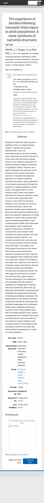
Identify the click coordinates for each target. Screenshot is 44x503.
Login (5, 3)
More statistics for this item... (17, 454)
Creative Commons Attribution (25, 92)
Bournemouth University (5, 9)
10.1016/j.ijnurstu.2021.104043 (22, 132)
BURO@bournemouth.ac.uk (22, 115)
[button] (30, 461)
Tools (10, 44)
